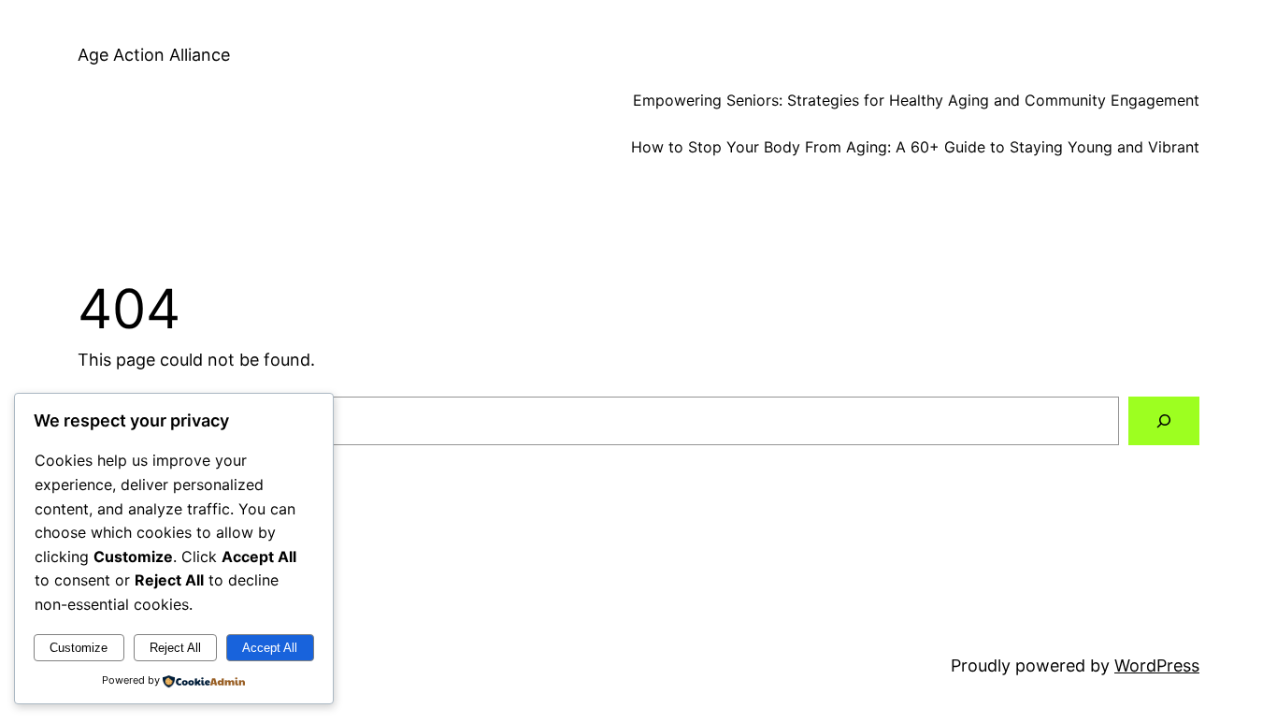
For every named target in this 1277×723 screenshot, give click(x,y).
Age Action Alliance (154, 55)
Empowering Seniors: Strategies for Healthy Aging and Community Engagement (916, 100)
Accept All (269, 648)
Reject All (175, 648)
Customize (79, 648)
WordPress (1156, 665)
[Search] (1163, 421)
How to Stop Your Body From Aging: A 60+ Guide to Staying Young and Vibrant (915, 146)
